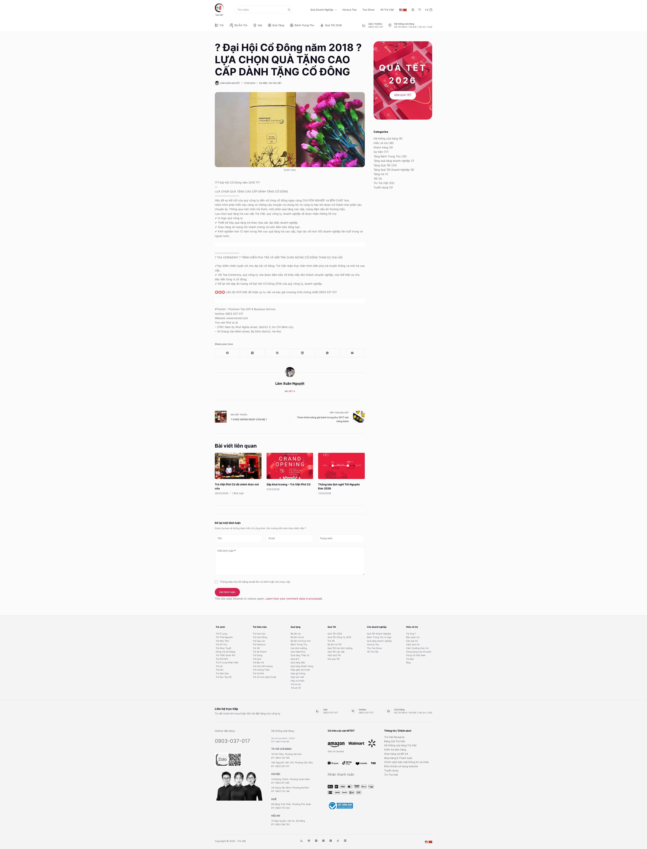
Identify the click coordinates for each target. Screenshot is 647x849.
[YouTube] (316, 841)
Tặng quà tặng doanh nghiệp (392, 160)
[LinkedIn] (302, 353)
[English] (401, 10)
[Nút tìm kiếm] (289, 9)
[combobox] (260, 9)
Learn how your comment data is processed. (294, 598)
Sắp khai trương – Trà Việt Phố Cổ (289, 484)
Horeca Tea (349, 9)
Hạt (260, 25)
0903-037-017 (375, 26)
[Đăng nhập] (413, 9)
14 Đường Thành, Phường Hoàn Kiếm (290, 779)
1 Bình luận (238, 493)
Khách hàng (381, 147)
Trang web (326, 538)
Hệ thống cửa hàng (386, 138)
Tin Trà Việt (275, 83)
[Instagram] (323, 841)
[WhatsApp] (327, 353)
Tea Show (368, 9)
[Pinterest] (277, 353)
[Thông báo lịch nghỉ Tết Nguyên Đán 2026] (341, 466)
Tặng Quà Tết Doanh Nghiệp (392, 169)
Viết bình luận (226, 550)
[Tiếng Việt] (405, 10)
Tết (376, 178)
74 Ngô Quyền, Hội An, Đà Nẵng (288, 820)
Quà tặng (278, 25)
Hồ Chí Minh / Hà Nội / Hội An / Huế (413, 26)
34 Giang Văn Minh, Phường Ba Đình (290, 787)
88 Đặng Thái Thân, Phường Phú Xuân (291, 804)
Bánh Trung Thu (304, 25)
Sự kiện (263, 83)
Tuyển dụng (381, 187)
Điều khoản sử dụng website (401, 766)
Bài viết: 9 (290, 391)
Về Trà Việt (387, 9)
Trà (222, 25)
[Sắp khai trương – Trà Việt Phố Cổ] (290, 466)
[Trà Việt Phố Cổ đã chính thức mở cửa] (238, 466)
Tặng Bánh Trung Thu (387, 156)
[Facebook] (227, 353)
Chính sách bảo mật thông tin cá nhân (406, 762)
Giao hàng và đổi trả (396, 753)
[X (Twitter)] (252, 353)
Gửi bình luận (227, 592)
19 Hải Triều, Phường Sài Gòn (286, 754)
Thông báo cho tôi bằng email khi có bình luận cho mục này (255, 581)
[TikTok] (338, 841)
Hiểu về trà (381, 143)
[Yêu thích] (419, 9)
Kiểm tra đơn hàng (395, 749)
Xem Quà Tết (402, 95)
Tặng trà (379, 174)
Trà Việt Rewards (394, 737)
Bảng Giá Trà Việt (394, 741)
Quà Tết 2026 (333, 25)
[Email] (352, 353)
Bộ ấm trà (241, 25)
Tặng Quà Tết (382, 165)
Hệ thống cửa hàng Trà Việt (400, 745)
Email (271, 538)
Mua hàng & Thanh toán (398, 758)
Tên (219, 538)
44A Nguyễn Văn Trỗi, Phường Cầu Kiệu (292, 762)
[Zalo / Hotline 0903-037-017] (364, 25)
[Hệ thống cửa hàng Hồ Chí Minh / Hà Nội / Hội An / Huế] (390, 25)
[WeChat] (302, 841)
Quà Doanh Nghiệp (321, 9)
